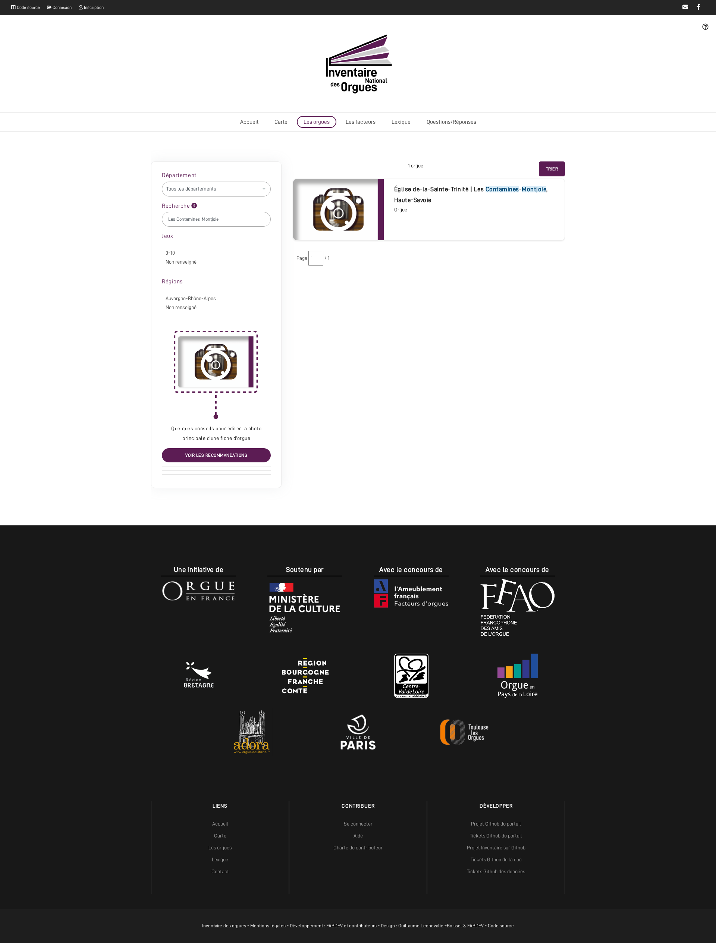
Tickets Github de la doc (496, 859)
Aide (358, 835)
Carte (281, 122)
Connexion (61, 7)
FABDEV (334, 925)
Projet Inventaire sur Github (496, 847)
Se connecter (358, 823)
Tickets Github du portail (496, 835)
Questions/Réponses (451, 122)
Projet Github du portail (496, 823)
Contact (220, 871)
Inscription (93, 7)
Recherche (176, 206)
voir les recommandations (216, 455)
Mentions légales (268, 925)
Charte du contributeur (358, 847)
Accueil (249, 122)
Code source (28, 7)
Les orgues (317, 122)
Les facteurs (361, 122)
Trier (552, 169)
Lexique (401, 122)
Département (179, 175)
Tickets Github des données (496, 871)
